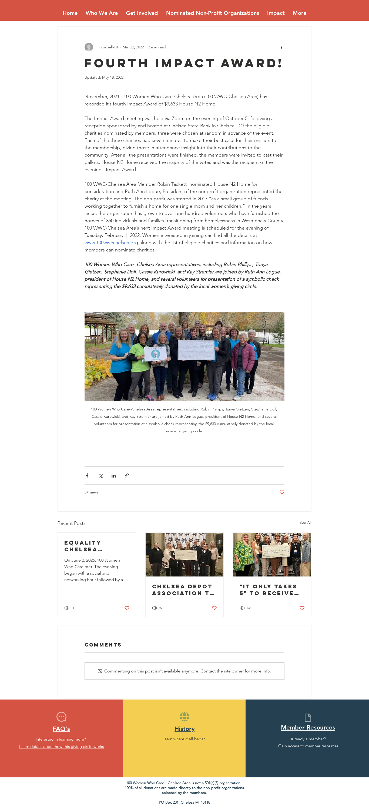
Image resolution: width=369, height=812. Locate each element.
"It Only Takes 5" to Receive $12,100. (268, 589)
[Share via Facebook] (87, 475)
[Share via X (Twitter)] (100, 475)
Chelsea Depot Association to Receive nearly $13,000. (183, 589)
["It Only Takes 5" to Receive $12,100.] (272, 554)
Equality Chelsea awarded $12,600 (82, 546)
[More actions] (281, 47)
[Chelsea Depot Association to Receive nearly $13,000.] (185, 554)
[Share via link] (126, 475)
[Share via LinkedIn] (113, 475)
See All (305, 522)
